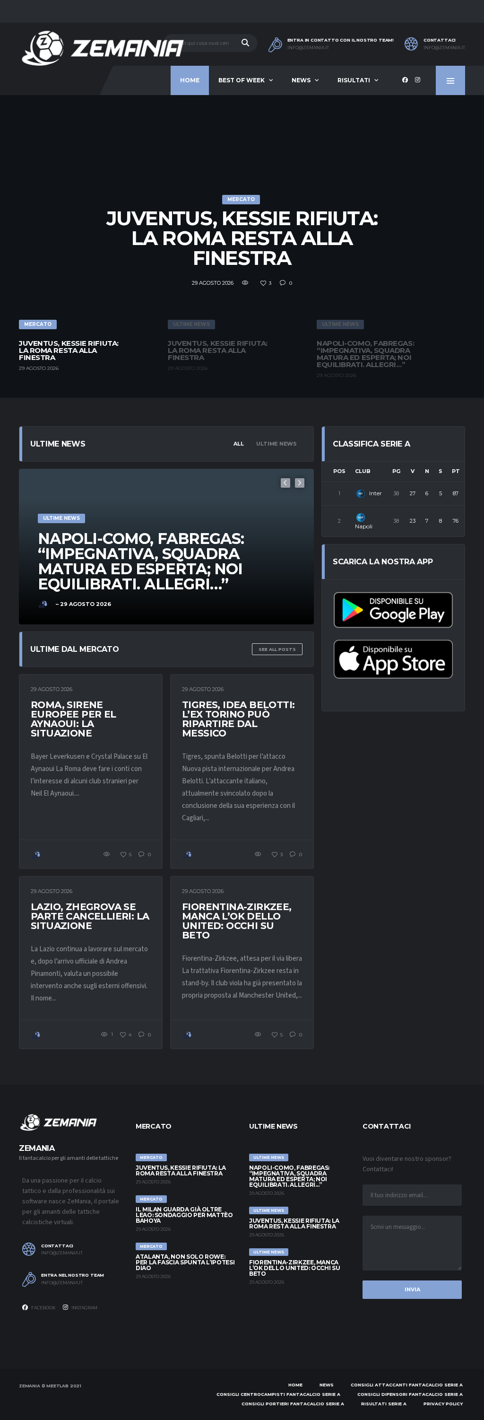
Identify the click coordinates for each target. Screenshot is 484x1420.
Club (363, 471)
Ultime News (276, 443)
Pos (339, 471)
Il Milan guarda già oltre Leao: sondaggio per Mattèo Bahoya (184, 1215)
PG (396, 471)
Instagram (83, 1307)
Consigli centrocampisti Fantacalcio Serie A (278, 1394)
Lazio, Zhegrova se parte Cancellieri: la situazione (90, 916)
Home (189, 80)
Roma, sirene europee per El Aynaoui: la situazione (73, 719)
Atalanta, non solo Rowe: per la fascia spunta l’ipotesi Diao (185, 1262)
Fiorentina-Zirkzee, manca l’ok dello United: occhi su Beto (237, 921)
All (238, 443)
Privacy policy (443, 1403)
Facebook (43, 1307)
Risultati (353, 80)
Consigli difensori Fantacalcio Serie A (410, 1394)
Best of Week (241, 80)
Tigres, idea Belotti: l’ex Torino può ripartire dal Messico (238, 719)
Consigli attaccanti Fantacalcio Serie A (407, 1384)
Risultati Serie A (383, 1403)
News (301, 80)
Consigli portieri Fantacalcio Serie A (293, 1403)
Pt (456, 471)
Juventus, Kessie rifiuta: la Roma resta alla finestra (242, 238)
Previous (285, 483)
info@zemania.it (308, 47)
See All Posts (277, 649)
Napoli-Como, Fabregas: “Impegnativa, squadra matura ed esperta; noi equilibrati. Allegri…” (289, 1176)
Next (299, 483)
